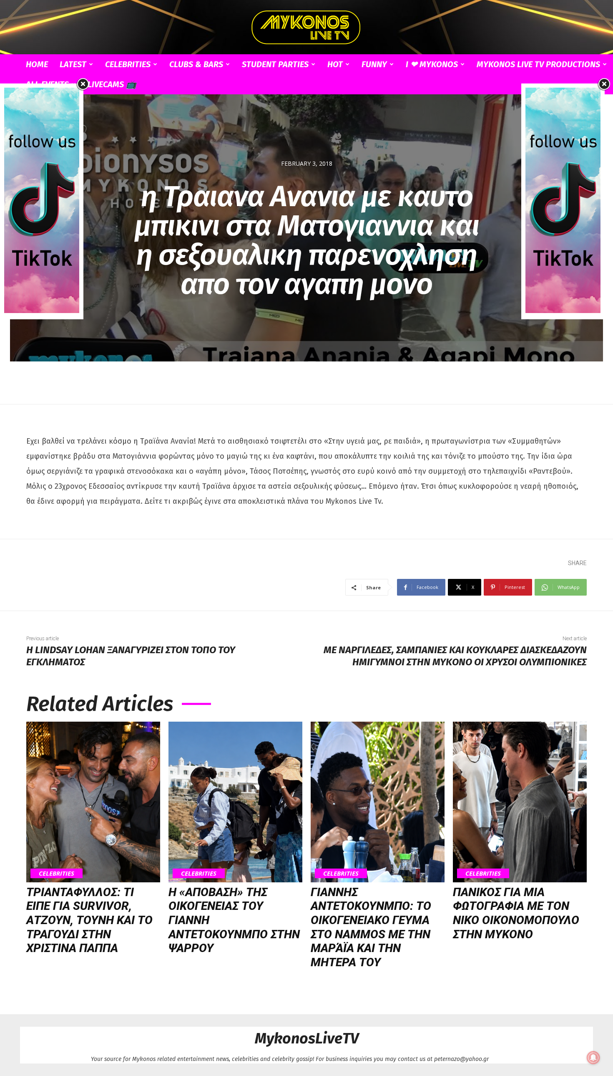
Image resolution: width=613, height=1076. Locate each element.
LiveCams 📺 (112, 84)
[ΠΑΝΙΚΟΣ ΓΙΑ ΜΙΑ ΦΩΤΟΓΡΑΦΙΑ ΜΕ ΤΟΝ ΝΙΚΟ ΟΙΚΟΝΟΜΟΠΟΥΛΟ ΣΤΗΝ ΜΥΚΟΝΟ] (520, 802)
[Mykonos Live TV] (306, 27)
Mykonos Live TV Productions (538, 64)
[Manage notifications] (593, 1057)
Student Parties (275, 64)
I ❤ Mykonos (432, 64)
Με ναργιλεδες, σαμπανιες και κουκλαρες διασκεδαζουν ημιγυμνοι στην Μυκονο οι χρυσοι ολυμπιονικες (455, 656)
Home (37, 64)
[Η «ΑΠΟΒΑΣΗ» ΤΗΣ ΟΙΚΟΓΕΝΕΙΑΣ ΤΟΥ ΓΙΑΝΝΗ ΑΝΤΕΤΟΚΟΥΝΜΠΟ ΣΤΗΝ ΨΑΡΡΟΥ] (235, 802)
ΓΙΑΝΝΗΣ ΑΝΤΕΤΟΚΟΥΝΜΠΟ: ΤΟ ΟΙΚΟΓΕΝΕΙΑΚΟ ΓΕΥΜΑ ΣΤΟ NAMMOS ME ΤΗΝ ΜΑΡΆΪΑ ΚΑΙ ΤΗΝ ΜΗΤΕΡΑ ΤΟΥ (371, 927)
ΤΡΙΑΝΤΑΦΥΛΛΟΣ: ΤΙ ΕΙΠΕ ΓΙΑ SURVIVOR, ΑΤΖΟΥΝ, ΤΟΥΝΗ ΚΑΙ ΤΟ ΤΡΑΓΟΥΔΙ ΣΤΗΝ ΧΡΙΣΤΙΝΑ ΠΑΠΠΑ (89, 920)
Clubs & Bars (196, 64)
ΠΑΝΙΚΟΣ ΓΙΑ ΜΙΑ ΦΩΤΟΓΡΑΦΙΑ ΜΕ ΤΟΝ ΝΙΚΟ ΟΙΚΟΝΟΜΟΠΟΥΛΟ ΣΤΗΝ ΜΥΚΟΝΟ (516, 913)
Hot (335, 64)
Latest (73, 64)
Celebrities (128, 64)
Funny (374, 64)
